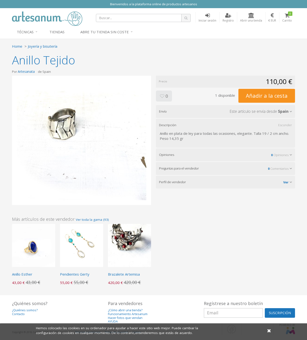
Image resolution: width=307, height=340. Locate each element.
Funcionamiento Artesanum (128, 314)
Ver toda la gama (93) (92, 219)
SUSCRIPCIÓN (280, 313)
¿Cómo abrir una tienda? (125, 310)
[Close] (269, 330)
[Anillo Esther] (33, 245)
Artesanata (26, 71)
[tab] (225, 111)
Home (17, 46)
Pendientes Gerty (74, 274)
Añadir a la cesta (267, 95)
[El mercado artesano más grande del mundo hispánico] (47, 18)
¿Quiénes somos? (25, 310)
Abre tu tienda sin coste (104, 31)
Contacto (18, 314)
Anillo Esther (22, 274)
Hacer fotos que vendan (125, 318)
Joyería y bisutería (42, 46)
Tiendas (57, 31)
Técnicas (25, 31)
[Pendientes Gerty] (81, 245)
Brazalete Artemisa (124, 274)
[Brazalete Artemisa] (129, 245)
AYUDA (113, 321)
